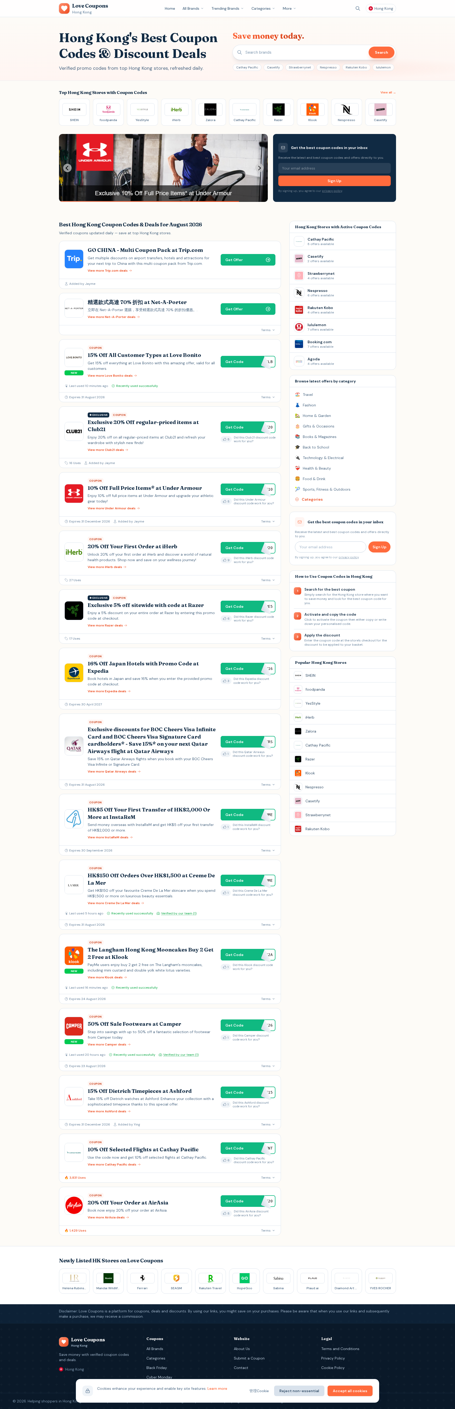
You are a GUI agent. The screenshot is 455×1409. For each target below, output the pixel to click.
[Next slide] (259, 168)
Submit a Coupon (249, 1358)
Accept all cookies (350, 1390)
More (287, 8)
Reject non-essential (299, 1390)
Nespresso (328, 67)
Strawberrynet (300, 67)
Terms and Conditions (340, 1348)
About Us (242, 1348)
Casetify (273, 67)
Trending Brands (225, 8)
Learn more (217, 1388)
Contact (241, 1367)
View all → (388, 92)
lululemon (383, 67)
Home (170, 8)
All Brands (190, 8)
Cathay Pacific (247, 67)
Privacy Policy (333, 1358)
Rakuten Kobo (356, 67)
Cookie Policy (333, 1367)
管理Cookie (259, 1390)
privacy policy (332, 191)
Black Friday (156, 1367)
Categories (261, 8)
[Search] (358, 8)
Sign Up (334, 180)
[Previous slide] (67, 168)
